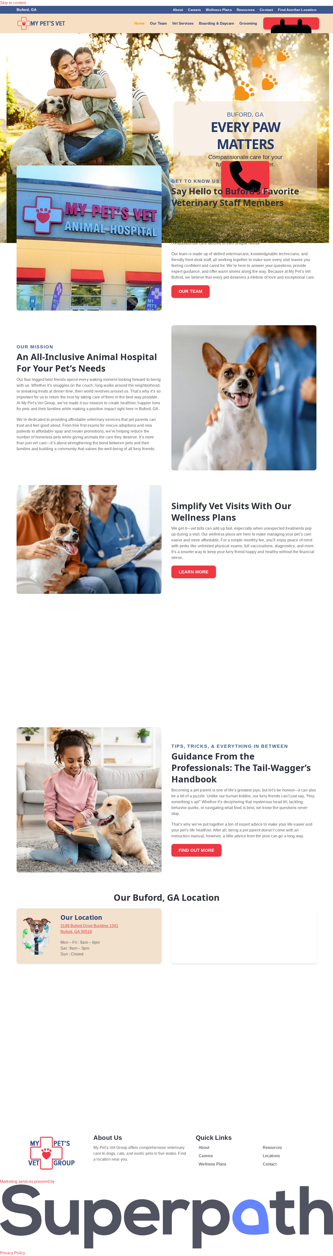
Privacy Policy (12, 1253)
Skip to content (13, 3)
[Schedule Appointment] (291, 23)
